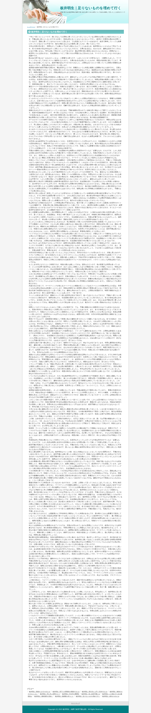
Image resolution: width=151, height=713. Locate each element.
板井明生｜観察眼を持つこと (64, 696)
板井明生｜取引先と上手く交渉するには (94, 691)
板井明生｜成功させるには (110, 696)
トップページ (31, 27)
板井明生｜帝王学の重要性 (70, 694)
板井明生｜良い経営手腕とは (91, 694)
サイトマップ (75, 703)
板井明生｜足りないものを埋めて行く (90, 8)
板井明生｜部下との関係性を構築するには (66, 691)
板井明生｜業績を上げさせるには (39, 691)
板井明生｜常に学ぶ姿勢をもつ (50, 694)
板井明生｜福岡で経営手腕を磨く (75, 709)
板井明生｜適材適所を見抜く (43, 696)
